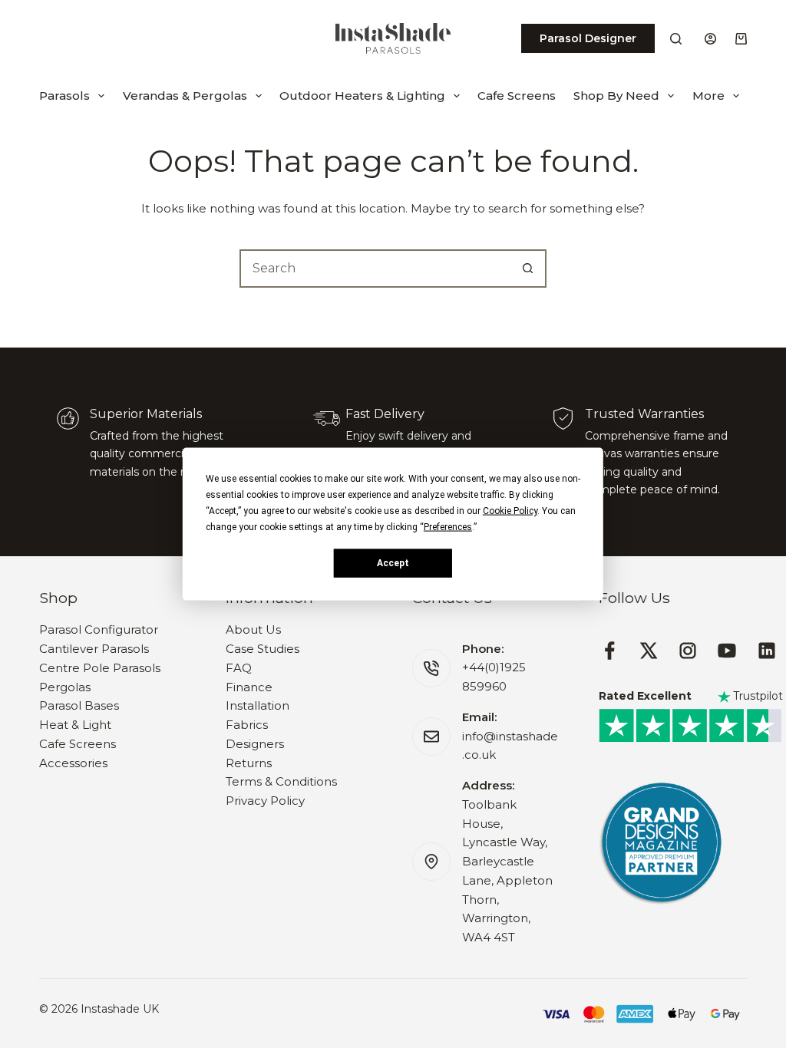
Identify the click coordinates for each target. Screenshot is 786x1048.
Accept (393, 562)
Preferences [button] (448, 527)
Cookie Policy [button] (510, 511)
